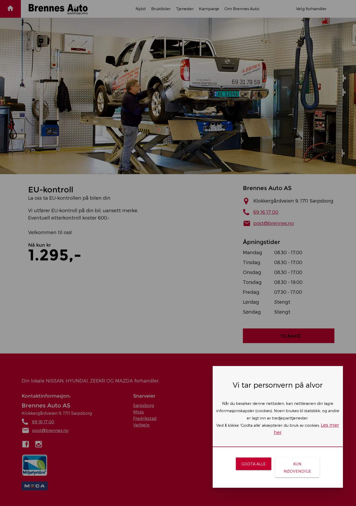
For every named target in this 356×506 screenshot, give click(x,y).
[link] (253, 464)
